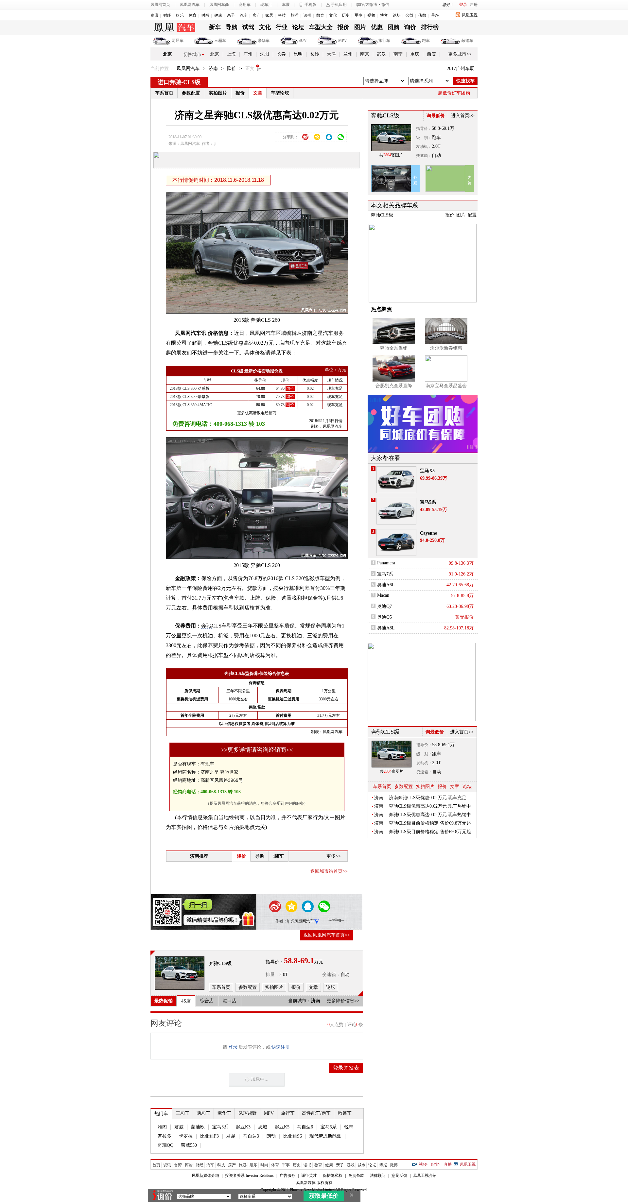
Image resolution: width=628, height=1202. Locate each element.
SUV (303, 40)
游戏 (351, 1165)
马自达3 (251, 1136)
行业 (282, 27)
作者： (281, 921)
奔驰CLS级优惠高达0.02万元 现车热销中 (430, 806)
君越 (231, 1136)
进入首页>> (463, 115)
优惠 (377, 27)
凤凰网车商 (219, 4)
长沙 (314, 54)
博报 (383, 1165)
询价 (410, 27)
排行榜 (430, 27)
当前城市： (299, 1000)
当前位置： (161, 68)
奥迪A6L (386, 584)
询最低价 (436, 115)
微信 (385, 4)
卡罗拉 (186, 1136)
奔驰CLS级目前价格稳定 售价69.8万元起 (430, 823)
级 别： (424, 137)
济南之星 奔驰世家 (219, 772)
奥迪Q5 (384, 617)
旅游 (295, 15)
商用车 (245, 4)
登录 (463, 4)
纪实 (435, 1164)
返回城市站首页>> (329, 871)
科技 (282, 15)
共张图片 (391, 155)
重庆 (414, 54)
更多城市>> (460, 54)
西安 (431, 54)
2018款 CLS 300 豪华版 (189, 396)
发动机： (424, 146)
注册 (474, 4)
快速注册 (280, 1047)
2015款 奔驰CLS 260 (257, 320)
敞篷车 (467, 40)
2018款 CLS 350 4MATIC (191, 405)
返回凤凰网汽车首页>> (327, 935)
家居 (269, 15)
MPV (342, 40)
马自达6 (305, 1127)
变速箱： (331, 974)
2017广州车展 (460, 68)
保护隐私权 (332, 1175)
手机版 (310, 4)
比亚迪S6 (292, 1136)
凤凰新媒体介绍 (205, 1175)
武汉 (381, 54)
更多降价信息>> (343, 1000)
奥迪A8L (386, 628)
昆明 (298, 54)
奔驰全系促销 (394, 348)
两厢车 (177, 40)
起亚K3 (243, 1127)
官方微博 (369, 4)
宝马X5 (427, 470)
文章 (257, 93)
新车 (215, 27)
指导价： (424, 128)
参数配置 (191, 93)
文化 (333, 15)
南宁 (398, 54)
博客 (384, 15)
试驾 (248, 27)
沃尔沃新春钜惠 (446, 348)
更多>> (333, 856)
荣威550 (189, 1145)
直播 (448, 1164)
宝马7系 (385, 574)
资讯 (154, 15)
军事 (358, 15)
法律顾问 (378, 1175)
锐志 (348, 1127)
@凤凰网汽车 (302, 921)
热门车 (161, 1113)
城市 (361, 1165)
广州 (248, 54)
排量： (272, 974)
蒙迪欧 (198, 1127)
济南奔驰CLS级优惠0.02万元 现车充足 (427, 797)
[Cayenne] (396, 542)
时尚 (205, 15)
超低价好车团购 (454, 93)
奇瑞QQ (165, 1145)
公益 (409, 15)
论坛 (397, 15)
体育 (193, 15)
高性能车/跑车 (316, 1113)
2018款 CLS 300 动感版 (189, 388)
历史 (346, 15)
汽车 (244, 15)
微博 (394, 1165)
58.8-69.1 (441, 128)
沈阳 (264, 54)
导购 (231, 27)
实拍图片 (218, 93)
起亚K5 (282, 1127)
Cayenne (428, 533)
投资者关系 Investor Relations (249, 1175)
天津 (331, 54)
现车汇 (266, 4)
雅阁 (162, 1127)
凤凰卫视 (470, 15)
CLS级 (192, 82)
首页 (156, 1165)
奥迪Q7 (384, 606)
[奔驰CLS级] (179, 973)
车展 (286, 4)
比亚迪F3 (209, 1136)
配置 (472, 215)
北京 (167, 54)
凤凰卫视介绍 (425, 1175)
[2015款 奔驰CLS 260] (261, 252)
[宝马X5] (396, 479)
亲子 (231, 15)
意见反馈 (399, 1175)
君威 (178, 1127)
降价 (231, 68)
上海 (231, 54)
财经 (167, 15)
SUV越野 (247, 1113)
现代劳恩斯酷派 (325, 1136)
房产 (256, 15)
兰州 (348, 54)
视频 (371, 15)
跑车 (426, 40)
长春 (281, 54)
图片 (360, 27)
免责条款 (356, 1175)
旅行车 (384, 40)
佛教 (422, 15)
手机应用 (339, 4)
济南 (213, 68)
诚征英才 (309, 1175)
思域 (262, 1127)
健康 (218, 15)
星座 (435, 15)
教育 (320, 15)
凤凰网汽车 (190, 4)
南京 (364, 54)
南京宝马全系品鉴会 (446, 385)
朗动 (271, 1136)
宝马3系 (220, 1127)
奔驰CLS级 (220, 343)
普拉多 (164, 1136)
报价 (343, 27)
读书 (307, 15)
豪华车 (264, 40)
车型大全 (321, 27)
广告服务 (287, 1175)
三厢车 (220, 40)
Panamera (386, 562)
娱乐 (180, 15)
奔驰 (206, 625)
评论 (189, 1165)
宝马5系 (329, 1127)
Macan (383, 595)
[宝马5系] (396, 511)
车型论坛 (280, 93)
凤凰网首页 (160, 4)
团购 (393, 27)
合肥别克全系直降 (393, 385)
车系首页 (164, 93)
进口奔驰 (169, 82)
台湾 (178, 1165)
